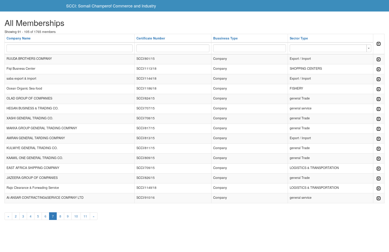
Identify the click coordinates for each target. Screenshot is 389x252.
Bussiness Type (225, 38)
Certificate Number (150, 38)
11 (85, 216)
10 (76, 216)
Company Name (19, 38)
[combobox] (330, 48)
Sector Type (299, 38)
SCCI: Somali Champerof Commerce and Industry (111, 6)
